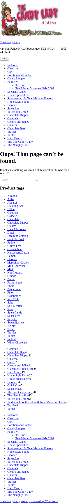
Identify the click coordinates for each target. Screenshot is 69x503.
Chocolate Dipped (18, 115)
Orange (11, 275)
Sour (10, 309)
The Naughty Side (18, 145)
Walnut (11, 339)
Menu (4, 58)
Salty (10, 302)
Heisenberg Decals (18, 252)
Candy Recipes (16, 78)
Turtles (11, 135)
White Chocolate (17, 342)
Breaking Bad (15, 205)
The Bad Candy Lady (20, 141)
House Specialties (17, 95)
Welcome (12, 65)
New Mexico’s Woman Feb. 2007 (34, 88)
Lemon (11, 255)
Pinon (10, 292)
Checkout (13, 68)
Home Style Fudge (18, 101)
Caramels (12, 118)
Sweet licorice (15, 322)
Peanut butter (15, 282)
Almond (12, 195)
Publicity (12, 81)
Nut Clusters (14, 272)
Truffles (11, 131)
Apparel (12, 202)
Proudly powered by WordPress (39, 501)
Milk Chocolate (16, 265)
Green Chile (14, 249)
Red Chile (13, 299)
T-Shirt (11, 325)
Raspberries (14, 295)
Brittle (11, 209)
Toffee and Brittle (17, 111)
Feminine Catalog (17, 235)
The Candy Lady (10, 42)
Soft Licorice (14, 305)
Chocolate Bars (16, 128)
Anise (10, 199)
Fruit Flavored (15, 239)
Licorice (12, 105)
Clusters (12, 125)
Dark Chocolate (16, 229)
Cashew (12, 215)
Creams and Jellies (18, 121)
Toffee (11, 329)
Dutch (11, 232)
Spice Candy (14, 312)
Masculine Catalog (18, 262)
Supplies (12, 319)
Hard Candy (14, 138)
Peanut (11, 279)
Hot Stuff (20, 85)
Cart (9, 71)
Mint (10, 269)
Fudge (11, 242)
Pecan (10, 285)
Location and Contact (19, 75)
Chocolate (13, 219)
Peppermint (14, 289)
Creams (11, 225)
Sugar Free (13, 315)
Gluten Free (14, 245)
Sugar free (13, 108)
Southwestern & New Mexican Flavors (30, 98)
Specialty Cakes (16, 91)
